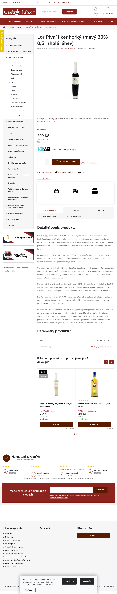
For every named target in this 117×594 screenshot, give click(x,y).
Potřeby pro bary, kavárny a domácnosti (18, 198)
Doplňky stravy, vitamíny (17, 163)
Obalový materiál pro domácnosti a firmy (16, 206)
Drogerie (11, 183)
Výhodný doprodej (15, 45)
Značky (11, 225)
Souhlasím (86, 581)
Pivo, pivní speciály (17, 115)
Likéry (13, 90)
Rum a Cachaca (16, 62)
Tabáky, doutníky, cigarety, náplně (18, 190)
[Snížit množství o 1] (47, 163)
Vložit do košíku (67, 161)
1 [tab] (74, 434)
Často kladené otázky (12, 550)
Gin (12, 82)
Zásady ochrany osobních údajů (16, 557)
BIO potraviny (13, 220)
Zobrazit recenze (28, 460)
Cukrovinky (12, 157)
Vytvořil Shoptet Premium (105, 587)
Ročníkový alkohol (17, 111)
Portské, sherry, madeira (17, 127)
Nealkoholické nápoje (16, 151)
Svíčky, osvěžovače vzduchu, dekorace (18, 176)
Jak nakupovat (10, 544)
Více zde (49, 584)
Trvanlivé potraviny (15, 169)
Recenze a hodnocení (12, 567)
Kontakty (6, 3)
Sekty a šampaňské (15, 121)
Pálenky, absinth (16, 74)
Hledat (69, 11)
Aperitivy (14, 94)
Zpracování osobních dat (14, 554)
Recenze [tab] (76, 210)
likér (56, 119)
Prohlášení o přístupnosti (14, 563)
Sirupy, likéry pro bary (16, 139)
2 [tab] (76, 434)
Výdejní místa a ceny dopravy (15, 547)
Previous (106, 362)
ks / (94, 535)
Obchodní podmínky (12, 540)
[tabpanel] (56, 399)
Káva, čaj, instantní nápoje (18, 145)
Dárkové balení (16, 98)
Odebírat (100, 490)
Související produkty (74, 216)
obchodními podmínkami (59, 498)
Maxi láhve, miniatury (18, 103)
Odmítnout (69, 581)
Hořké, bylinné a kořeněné (101, 347)
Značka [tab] (50, 216)
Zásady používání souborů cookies (17, 560)
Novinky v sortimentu (16, 214)
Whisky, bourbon (17, 66)
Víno (10, 133)
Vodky (13, 78)
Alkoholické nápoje (16, 57)
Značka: (43, 179)
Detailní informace (50, 121)
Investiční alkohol (17, 107)
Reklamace (16, 3)
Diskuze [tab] (101, 210)
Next (111, 362)
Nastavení (29, 590)
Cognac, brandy (16, 70)
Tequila (13, 86)
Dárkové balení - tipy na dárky (19, 51)
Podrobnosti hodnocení (67, 49)
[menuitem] (13, 21)
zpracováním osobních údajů (87, 495)
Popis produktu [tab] (50, 210)
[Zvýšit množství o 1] (47, 160)
